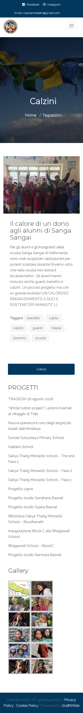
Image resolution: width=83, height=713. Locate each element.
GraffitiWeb (71, 705)
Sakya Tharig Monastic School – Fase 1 (40, 480)
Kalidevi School (20, 447)
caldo (53, 318)
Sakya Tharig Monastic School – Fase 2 (40, 471)
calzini (18, 328)
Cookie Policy (27, 705)
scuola (40, 338)
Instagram (54, 4)
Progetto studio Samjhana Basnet (35, 498)
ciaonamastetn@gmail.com (41, 13)
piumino (19, 338)
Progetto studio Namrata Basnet (35, 555)
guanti (37, 328)
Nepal (56, 328)
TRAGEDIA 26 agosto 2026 (30, 399)
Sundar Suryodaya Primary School (36, 438)
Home (30, 115)
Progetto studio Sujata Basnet (32, 507)
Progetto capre (20, 489)
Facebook (33, 4)
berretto (33, 318)
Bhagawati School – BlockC (31, 546)
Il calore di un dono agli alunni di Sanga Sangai (40, 230)
